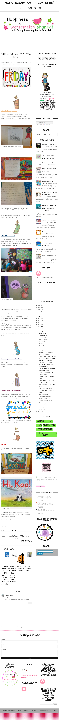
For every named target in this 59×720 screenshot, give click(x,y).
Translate (48, 124)
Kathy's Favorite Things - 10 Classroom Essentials (44, 498)
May (40, 348)
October (41, 337)
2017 (39, 324)
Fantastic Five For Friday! (45, 388)
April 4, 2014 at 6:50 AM (9, 597)
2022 (39, 314)
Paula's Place (41, 502)
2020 (39, 318)
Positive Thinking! (43, 382)
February (41, 407)
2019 (39, 320)
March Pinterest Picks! (49, 144)
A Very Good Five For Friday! (46, 380)
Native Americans (44, 429)
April (40, 350)
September (42, 339)
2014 (39, 331)
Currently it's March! (49, 220)
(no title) (45, 231)
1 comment (4, 527)
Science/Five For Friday (45, 362)
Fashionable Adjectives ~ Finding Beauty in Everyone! (49, 170)
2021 (39, 316)
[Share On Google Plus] (12, 530)
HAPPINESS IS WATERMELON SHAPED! (18, 710)
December (42, 333)
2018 (39, 322)
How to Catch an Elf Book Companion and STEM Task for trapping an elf (45, 505)
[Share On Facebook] (10, 530)
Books (39, 425)
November (42, 335)
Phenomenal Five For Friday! (46, 400)
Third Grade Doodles (43, 496)
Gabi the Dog (41, 509)
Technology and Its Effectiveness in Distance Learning (48, 156)
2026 (39, 305)
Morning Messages (45, 421)
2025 (39, 307)
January (41, 409)
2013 (39, 411)
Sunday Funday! (43, 394)
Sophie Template (34, 710)
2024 (39, 309)
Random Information (49, 181)
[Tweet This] (7, 530)
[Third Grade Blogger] (46, 472)
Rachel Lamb (9, 595)
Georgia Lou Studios (51, 710)
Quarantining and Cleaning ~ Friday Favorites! (48, 243)
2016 (39, 326)
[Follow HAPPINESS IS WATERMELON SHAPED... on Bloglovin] (40, 487)
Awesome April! (43, 402)
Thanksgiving (49, 425)
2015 (39, 329)
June (40, 346)
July (40, 343)
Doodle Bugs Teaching (15, 64)
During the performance (47, 434)
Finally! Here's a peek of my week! (48, 356)
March (41, 405)
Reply (30, 603)
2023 (39, 312)
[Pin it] (15, 530)
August (41, 341)
